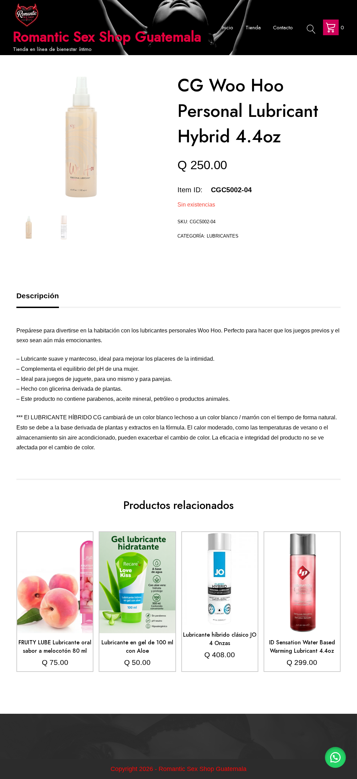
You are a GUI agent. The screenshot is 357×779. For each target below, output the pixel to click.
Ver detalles (55, 588)
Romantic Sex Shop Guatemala (107, 37)
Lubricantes (222, 236)
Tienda (253, 27)
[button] (335, 757)
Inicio (227, 27)
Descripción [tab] (37, 296)
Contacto (283, 27)
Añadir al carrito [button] (55, 567)
